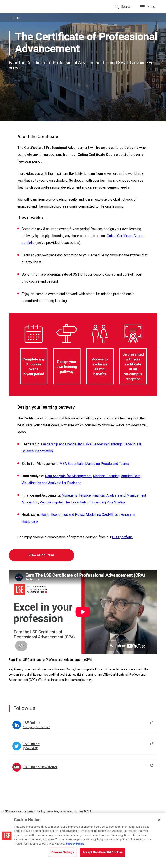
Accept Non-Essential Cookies (102, 852)
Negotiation (44, 451)
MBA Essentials (71, 464)
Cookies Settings (62, 852)
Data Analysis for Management (68, 476)
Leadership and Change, (59, 444)
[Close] (159, 819)
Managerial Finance (76, 495)
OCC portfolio (122, 537)
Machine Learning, (106, 476)
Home (15, 18)
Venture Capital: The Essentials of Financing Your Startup (82, 502)
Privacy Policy (75, 843)
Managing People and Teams (107, 464)
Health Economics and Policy (62, 515)
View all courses (42, 555)
